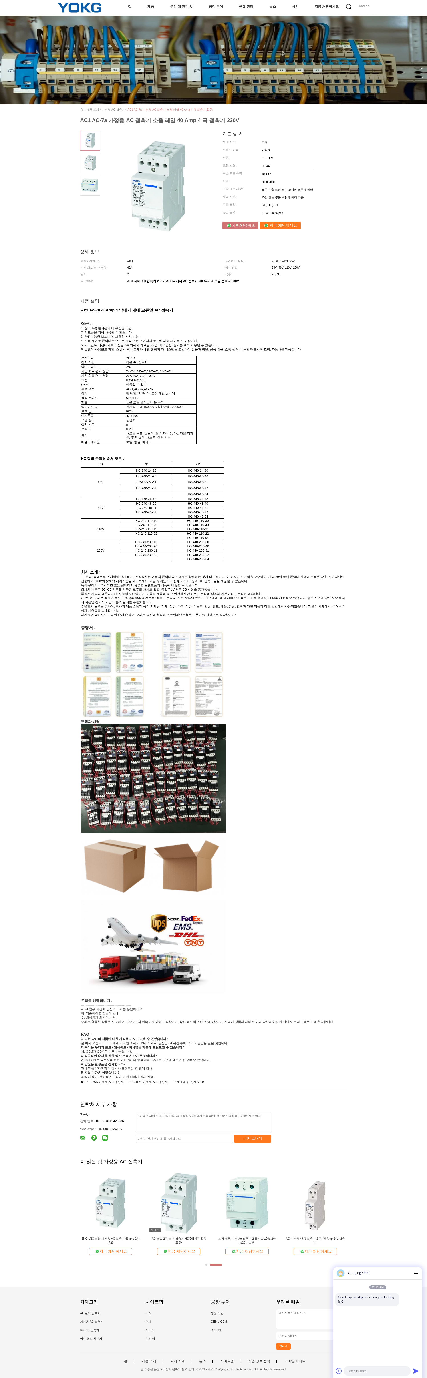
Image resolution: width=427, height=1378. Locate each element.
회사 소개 (178, 1361)
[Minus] (416, 1273)
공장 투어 (216, 6)
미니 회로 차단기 (91, 1338)
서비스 (149, 1330)
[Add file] (339, 1371)
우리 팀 (150, 1338)
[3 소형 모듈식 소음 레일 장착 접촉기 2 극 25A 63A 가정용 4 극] (315, 1203)
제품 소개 (149, 1361)
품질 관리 (246, 6)
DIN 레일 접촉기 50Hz (188, 1082)
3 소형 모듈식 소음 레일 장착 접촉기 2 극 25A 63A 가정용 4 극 (315, 1240)
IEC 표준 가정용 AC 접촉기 (148, 1082)
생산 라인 (217, 1313)
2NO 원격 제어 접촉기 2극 (179, 1238)
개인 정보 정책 (259, 1361)
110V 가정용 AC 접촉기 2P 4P (247, 1238)
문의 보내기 (252, 1138)
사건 (295, 6)
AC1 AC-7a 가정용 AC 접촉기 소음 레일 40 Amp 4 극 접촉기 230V (170, 109)
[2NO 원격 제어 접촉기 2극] (178, 1203)
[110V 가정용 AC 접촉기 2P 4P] (247, 1203)
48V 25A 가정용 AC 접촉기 (110, 1238)
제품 (150, 6)
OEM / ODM (219, 1321)
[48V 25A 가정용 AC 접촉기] (110, 1203)
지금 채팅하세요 (327, 6)
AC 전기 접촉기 (90, 1313)
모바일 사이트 (294, 1361)
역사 (148, 1321)
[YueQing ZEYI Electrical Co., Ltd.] (79, 8)
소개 (148, 1313)
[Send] (415, 1371)
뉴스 (272, 6)
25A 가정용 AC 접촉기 (107, 1082)
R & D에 (216, 1330)
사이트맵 (227, 1361)
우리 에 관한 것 (181, 6)
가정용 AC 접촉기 (91, 1321)
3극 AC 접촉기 (89, 1330)
